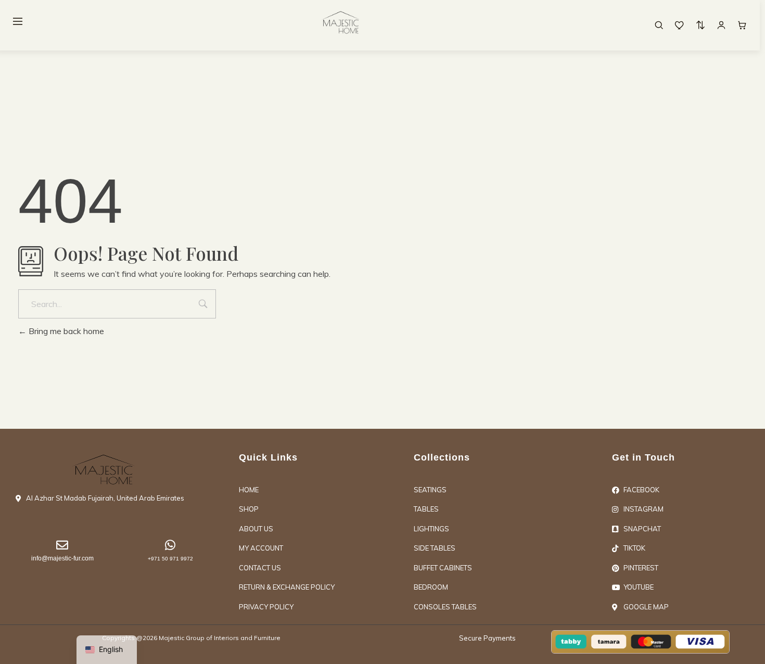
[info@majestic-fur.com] (62, 545)
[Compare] (700, 25)
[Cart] (742, 25)
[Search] (659, 25)
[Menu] (17, 21)
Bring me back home (65, 331)
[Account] (721, 25)
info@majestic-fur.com (62, 558)
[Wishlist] (679, 25)
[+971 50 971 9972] (170, 545)
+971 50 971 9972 (170, 558)
